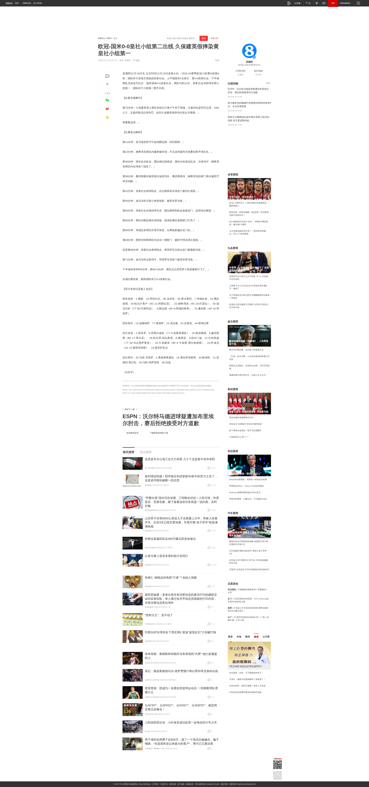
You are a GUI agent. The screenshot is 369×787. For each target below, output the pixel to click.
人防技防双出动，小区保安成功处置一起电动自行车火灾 (181, 722)
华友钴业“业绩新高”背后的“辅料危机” (245, 424)
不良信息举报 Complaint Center (207, 784)
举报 (217, 60)
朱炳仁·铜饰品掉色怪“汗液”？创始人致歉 (171, 577)
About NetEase (145, 784)
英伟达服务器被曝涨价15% (241, 417)
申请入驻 (214, 38)
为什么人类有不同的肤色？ (241, 656)
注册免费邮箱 (345, 3)
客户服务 (181, 784)
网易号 (109, 38)
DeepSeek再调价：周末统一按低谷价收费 (248, 479)
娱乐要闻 (233, 321)
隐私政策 (189, 784)
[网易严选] (308, 3)
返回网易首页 (132, 433)
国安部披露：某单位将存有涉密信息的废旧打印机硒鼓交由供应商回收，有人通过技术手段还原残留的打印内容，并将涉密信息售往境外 (181, 598)
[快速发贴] (107, 76)
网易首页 (9, 3)
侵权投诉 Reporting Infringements (242, 784)
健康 (256, 636)
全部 (268, 83)
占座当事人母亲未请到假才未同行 (166, 556)
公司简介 (155, 784)
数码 (247, 636)
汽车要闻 (233, 513)
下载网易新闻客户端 (159, 433)
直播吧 (128, 60)
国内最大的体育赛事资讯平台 (249, 65)
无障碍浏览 (26, 3)
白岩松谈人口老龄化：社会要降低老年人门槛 (249, 649)
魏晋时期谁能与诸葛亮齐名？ (242, 662)
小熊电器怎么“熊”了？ (239, 437)
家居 (230, 636)
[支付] (317, 3)
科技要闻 (233, 451)
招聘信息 (172, 784)
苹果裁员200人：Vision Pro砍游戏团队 (246, 486)
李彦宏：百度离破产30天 (240, 669)
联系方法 (164, 784)
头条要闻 (233, 248)
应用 (16, 3)
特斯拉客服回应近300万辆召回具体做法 (170, 538)
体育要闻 (233, 174)
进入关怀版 (37, 3)
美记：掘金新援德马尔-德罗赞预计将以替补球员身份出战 (181, 671)
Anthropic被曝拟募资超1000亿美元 (245, 492)
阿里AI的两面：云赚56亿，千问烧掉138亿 (248, 499)
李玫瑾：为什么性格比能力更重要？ (245, 643)
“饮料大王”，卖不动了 (159, 615)
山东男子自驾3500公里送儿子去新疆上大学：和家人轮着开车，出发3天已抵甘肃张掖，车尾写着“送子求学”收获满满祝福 (181, 522)
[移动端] (289, 3)
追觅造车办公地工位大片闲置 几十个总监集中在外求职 (180, 459)
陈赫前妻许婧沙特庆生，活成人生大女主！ (248, 375)
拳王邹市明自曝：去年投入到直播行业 (246, 350)
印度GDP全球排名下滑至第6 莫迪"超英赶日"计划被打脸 (180, 632)
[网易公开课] (298, 3)
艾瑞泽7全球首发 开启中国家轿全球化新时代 (249, 569)
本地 (239, 636)
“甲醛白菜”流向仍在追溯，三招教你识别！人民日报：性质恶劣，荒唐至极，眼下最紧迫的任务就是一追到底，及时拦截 (182, 502)
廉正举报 (224, 784)
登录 (333, 3)
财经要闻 (233, 389)
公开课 (266, 636)
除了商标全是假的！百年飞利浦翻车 (245, 430)
